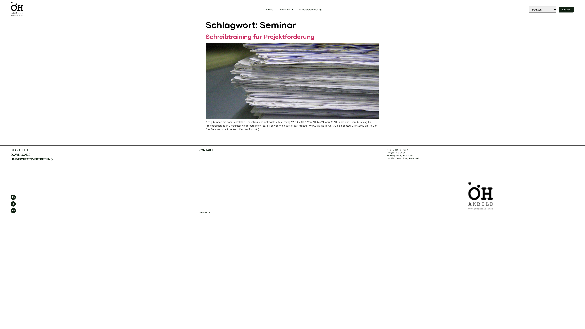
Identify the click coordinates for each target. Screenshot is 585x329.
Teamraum (284, 9)
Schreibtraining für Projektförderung (260, 37)
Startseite (268, 9)
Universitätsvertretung (310, 9)
